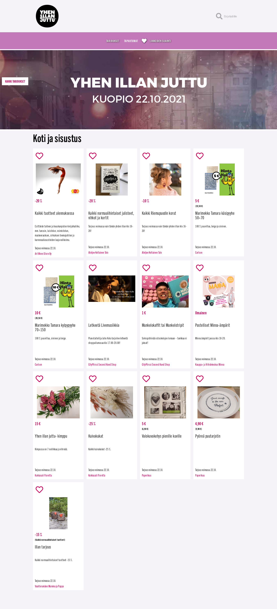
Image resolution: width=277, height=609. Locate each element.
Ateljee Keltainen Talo (98, 252)
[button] (15, 81)
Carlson (199, 252)
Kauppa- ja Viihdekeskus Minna (209, 364)
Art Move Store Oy (43, 253)
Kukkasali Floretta (43, 475)
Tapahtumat (131, 41)
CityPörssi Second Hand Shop (102, 364)
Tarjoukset (112, 41)
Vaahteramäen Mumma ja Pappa (49, 586)
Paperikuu (147, 475)
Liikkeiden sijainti (160, 41)
